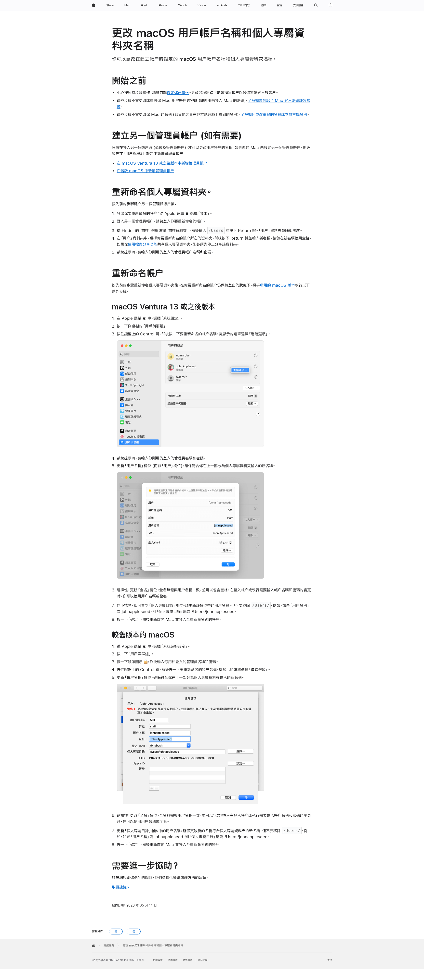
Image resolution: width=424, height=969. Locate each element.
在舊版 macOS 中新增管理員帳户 (145, 171)
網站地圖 (203, 960)
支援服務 (109, 945)
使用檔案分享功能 (142, 244)
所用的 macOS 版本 (277, 285)
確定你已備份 (178, 92)
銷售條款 (188, 960)
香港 (329, 960)
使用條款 (173, 960)
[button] (316, 5)
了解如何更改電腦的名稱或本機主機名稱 (274, 114)
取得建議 (119, 887)
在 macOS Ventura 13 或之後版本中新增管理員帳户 (162, 163)
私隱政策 (158, 960)
